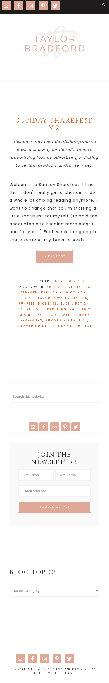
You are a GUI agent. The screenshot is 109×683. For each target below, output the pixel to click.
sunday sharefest (72, 326)
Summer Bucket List (66, 320)
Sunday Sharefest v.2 (54, 124)
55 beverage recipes (69, 287)
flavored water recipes (61, 298)
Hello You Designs (54, 673)
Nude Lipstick (74, 304)
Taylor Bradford (54, 42)
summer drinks (33, 326)
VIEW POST (54, 256)
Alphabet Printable (41, 292)
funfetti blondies (38, 304)
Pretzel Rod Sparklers (42, 309)
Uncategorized (69, 281)
